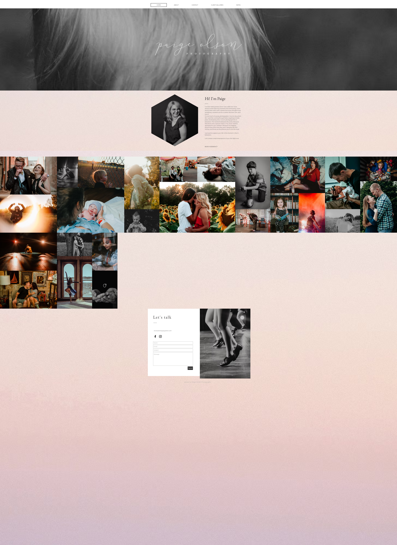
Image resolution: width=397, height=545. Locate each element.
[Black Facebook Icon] (155, 336)
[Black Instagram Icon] (160, 336)
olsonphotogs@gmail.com (163, 330)
